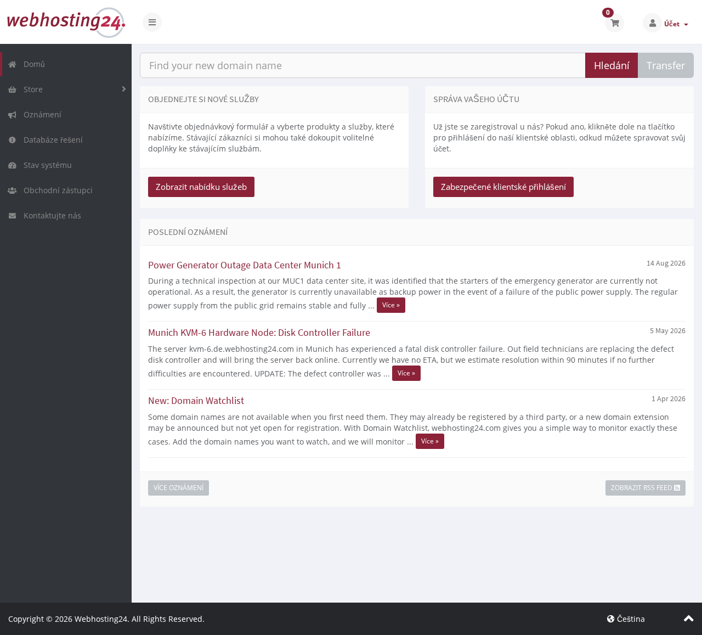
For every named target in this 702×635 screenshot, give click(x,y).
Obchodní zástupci (56, 190)
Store (31, 89)
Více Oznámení (178, 487)
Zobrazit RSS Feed (642, 487)
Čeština (630, 619)
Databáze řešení (51, 139)
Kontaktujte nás (50, 215)
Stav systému (45, 165)
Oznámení (40, 114)
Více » (391, 305)
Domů (32, 64)
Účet (673, 24)
